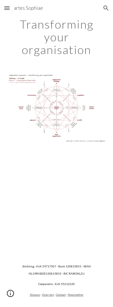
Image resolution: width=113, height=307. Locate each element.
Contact (61, 294)
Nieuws (35, 294)
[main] (56, 37)
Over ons (48, 294)
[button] (7, 8)
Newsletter (75, 294)
